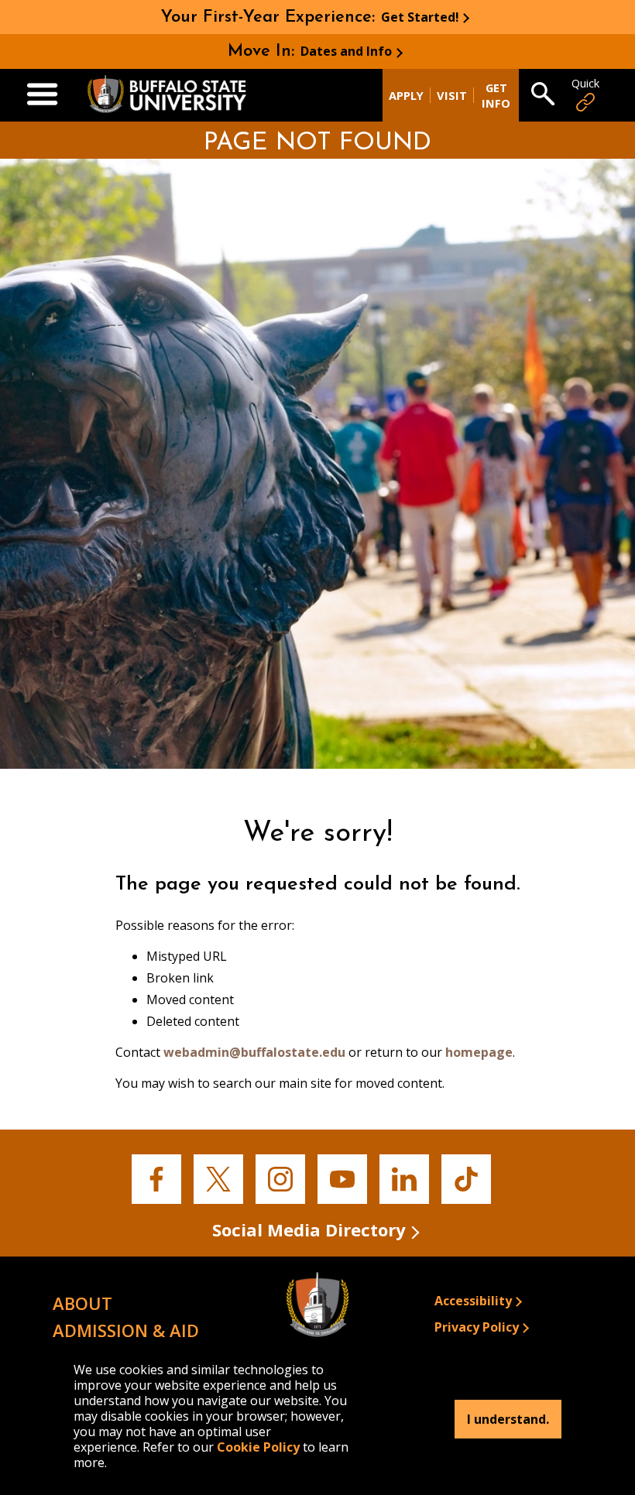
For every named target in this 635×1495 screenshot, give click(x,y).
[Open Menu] (42, 95)
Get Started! (420, 17)
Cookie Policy (258, 1447)
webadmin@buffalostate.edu (254, 1052)
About (82, 1303)
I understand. (508, 1419)
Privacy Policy (476, 1327)
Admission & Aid (126, 1330)
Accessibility (473, 1300)
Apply (406, 95)
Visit (452, 95)
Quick (585, 83)
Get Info (496, 95)
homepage (479, 1052)
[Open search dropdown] (542, 95)
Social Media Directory (309, 1229)
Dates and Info (346, 51)
